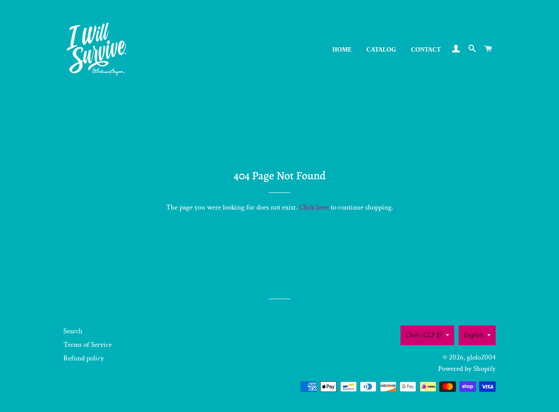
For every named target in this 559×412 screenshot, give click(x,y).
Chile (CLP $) (423, 335)
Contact (426, 49)
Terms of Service (87, 344)
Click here (314, 207)
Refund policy (83, 358)
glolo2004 (481, 357)
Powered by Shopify (467, 369)
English (473, 335)
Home (342, 49)
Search (73, 331)
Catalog (381, 49)
